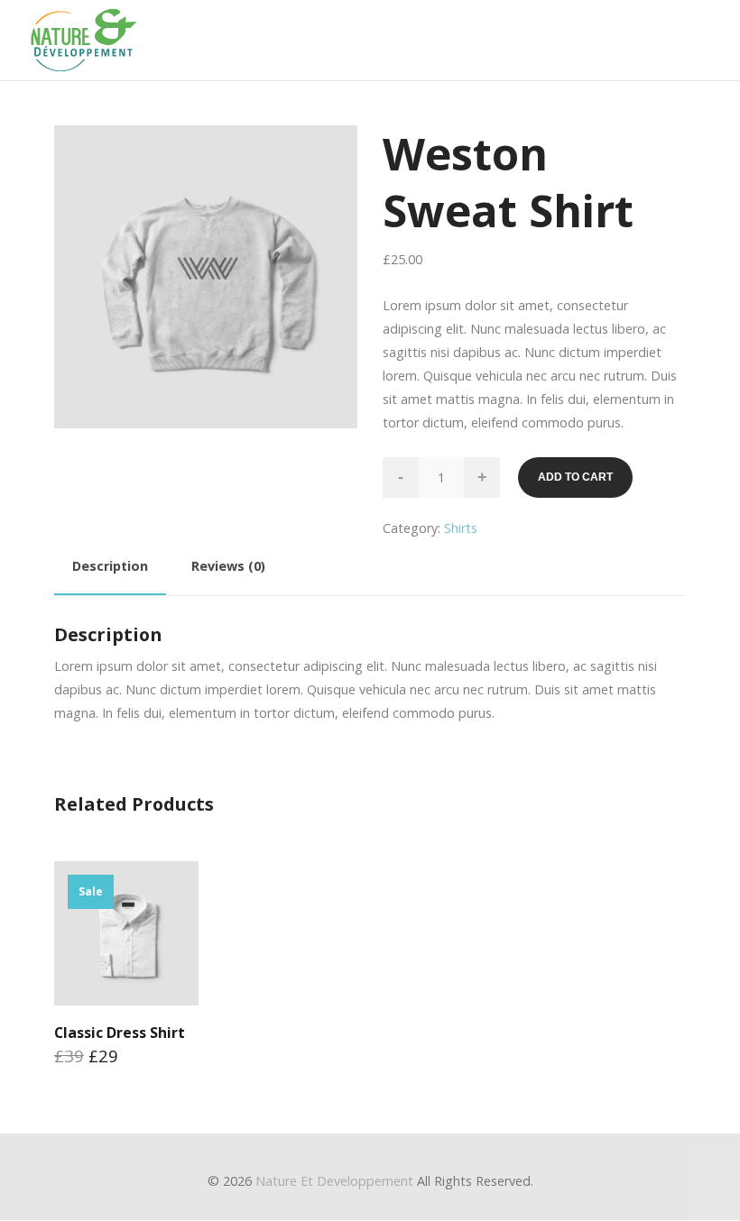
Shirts (460, 528)
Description (110, 565)
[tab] (110, 569)
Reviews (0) (228, 565)
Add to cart (575, 477)
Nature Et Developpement (334, 1180)
